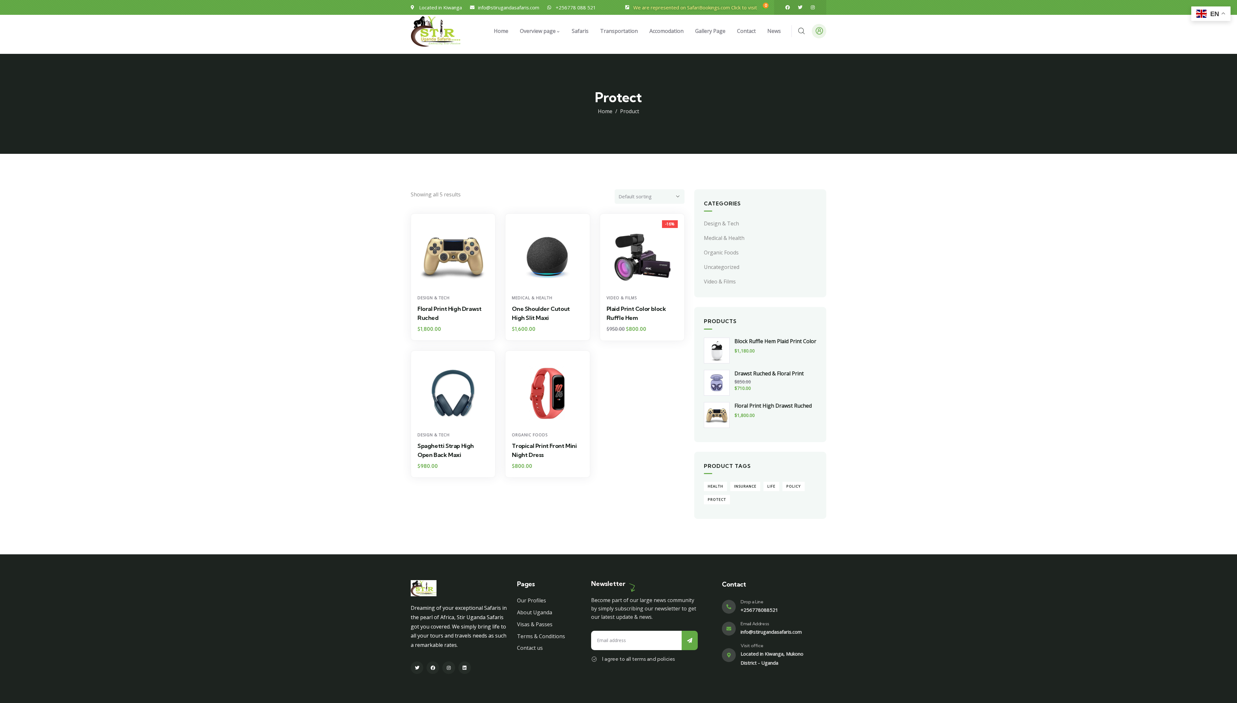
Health (715, 486)
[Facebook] (787, 7)
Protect (717, 499)
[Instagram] (812, 7)
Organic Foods (530, 435)
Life (771, 486)
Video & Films (622, 298)
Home (605, 111)
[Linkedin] (464, 667)
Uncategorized (721, 267)
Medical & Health (532, 298)
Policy (793, 486)
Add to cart (456, 279)
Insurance (745, 486)
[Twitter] (800, 7)
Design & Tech (433, 298)
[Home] (436, 31)
